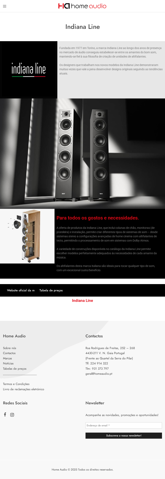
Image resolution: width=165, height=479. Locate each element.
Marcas (7, 358)
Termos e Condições (16, 384)
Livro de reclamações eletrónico (23, 389)
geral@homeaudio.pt (99, 373)
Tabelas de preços (14, 368)
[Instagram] (12, 416)
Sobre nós (9, 348)
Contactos (9, 353)
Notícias (8, 363)
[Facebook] (5, 415)
